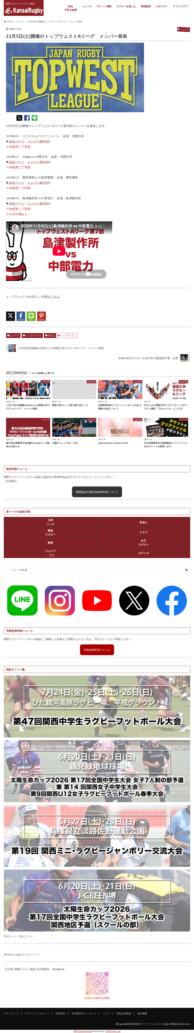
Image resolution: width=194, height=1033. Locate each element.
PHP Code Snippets (83, 1031)
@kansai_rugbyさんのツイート (22, 954)
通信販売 (146, 6)
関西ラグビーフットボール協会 (151, 1023)
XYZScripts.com (112, 1031)
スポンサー (162, 6)
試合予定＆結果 (71, 8)
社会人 (51, 335)
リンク (106, 1013)
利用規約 (61, 1013)
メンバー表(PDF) (38, 141)
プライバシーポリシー (37, 1013)
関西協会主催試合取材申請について (97, 491)
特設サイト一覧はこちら (18, 936)
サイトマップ (11, 1013)
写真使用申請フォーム (97, 649)
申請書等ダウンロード (84, 1013)
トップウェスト (33, 335)
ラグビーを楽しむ (126, 6)
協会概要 (142, 1013)
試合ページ (16, 141)
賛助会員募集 (123, 1013)
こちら (55, 296)
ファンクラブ (180, 6)
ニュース (87, 6)
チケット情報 (104, 6)
